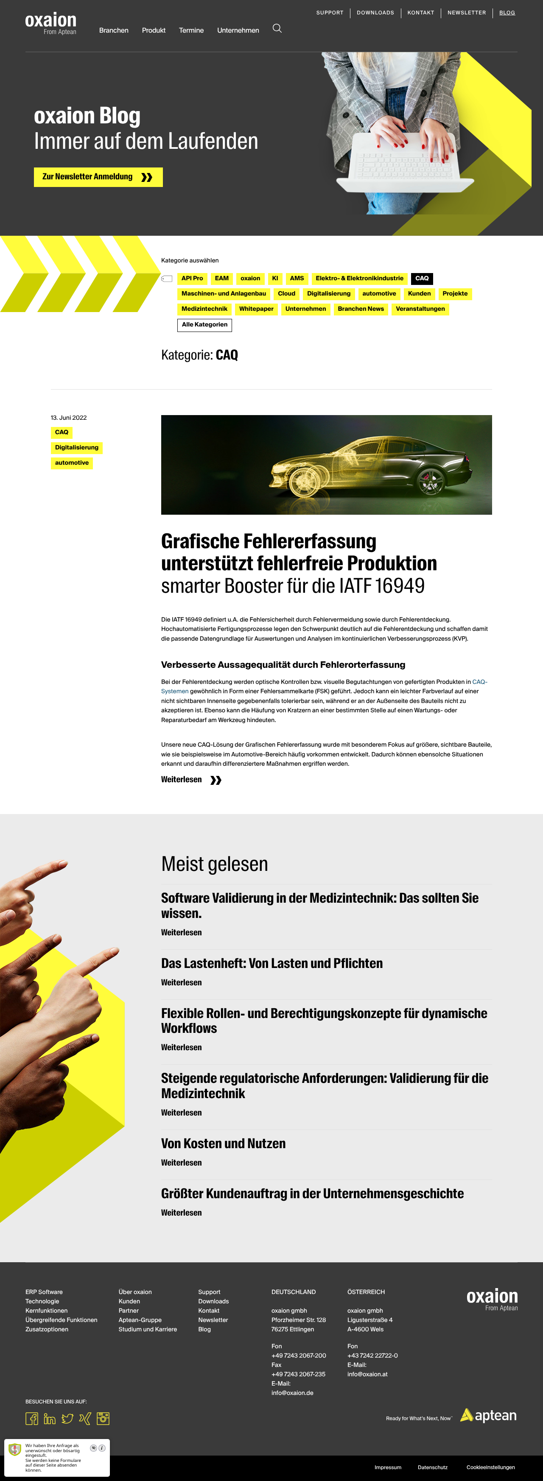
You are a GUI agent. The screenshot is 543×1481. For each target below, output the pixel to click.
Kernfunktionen (46, 1311)
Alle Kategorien (204, 325)
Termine (191, 31)
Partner (129, 1311)
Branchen (114, 31)
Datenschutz (433, 1467)
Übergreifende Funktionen (61, 1321)
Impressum (388, 1467)
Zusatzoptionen (46, 1330)
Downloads (375, 13)
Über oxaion (135, 1293)
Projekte (455, 294)
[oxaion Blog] (50, 23)
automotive (379, 294)
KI (275, 279)
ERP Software (44, 1293)
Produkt (154, 31)
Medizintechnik (204, 309)
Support (330, 13)
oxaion (250, 279)
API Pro (192, 279)
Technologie (42, 1302)
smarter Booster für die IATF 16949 (299, 565)
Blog (507, 13)
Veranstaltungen (420, 309)
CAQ (421, 279)
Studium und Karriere (148, 1330)
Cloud (286, 294)
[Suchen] (277, 38)
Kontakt (421, 13)
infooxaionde (292, 1394)
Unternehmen (238, 31)
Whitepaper (256, 309)
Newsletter (467, 13)
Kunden (419, 294)
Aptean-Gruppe (140, 1321)
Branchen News (361, 309)
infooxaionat (367, 1375)
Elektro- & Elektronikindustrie (360, 279)
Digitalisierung (328, 294)
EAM (222, 279)
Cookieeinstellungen (491, 1467)
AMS (297, 279)
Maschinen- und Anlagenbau (224, 294)
